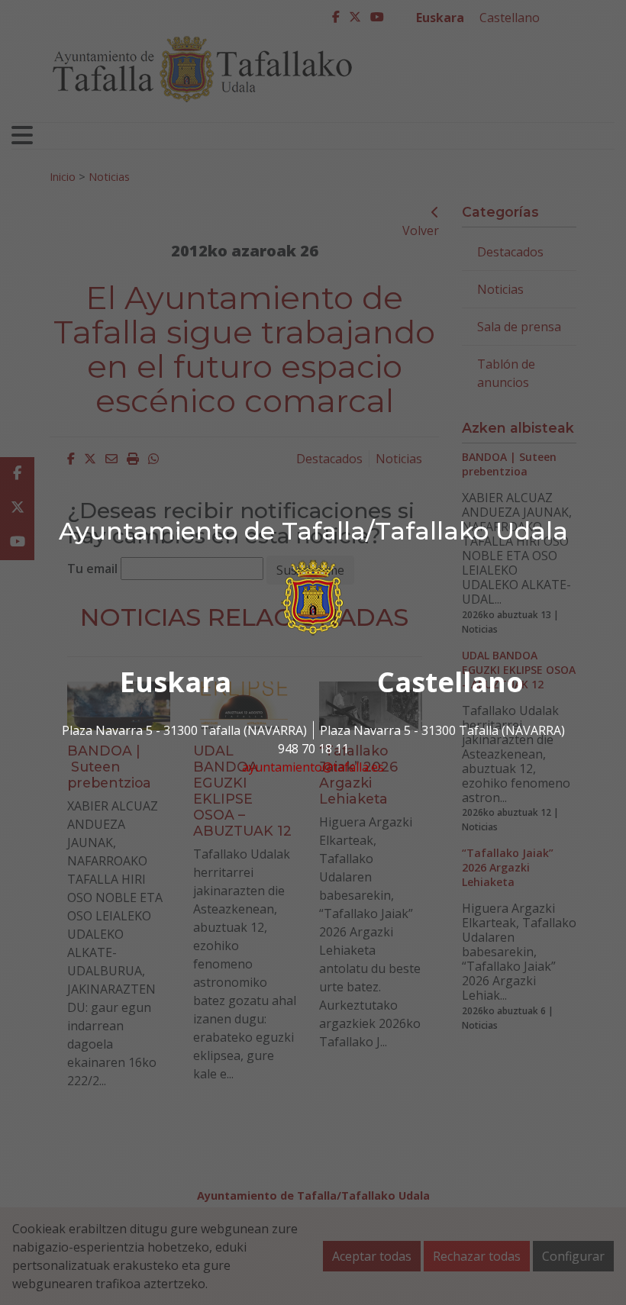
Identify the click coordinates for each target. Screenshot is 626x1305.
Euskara (175, 682)
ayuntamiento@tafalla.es (313, 767)
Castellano (450, 682)
